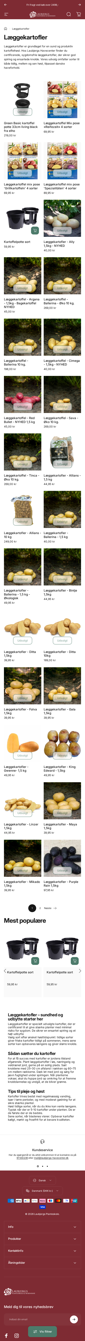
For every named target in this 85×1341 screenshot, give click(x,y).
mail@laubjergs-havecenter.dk (51, 1157)
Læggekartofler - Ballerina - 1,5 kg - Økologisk (17, 594)
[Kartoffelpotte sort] (22, 218)
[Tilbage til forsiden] (5, 28)
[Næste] (79, 4)
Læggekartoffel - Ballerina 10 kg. (16, 362)
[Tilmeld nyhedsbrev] (74, 1319)
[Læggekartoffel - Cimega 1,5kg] (62, 337)
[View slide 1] (37, 1166)
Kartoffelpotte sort (17, 242)
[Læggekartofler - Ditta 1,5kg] (22, 628)
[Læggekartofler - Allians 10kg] (22, 509)
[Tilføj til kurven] (35, 230)
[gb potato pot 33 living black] (22, 99)
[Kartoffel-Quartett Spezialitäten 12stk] (62, 160)
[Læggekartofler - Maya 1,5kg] (62, 800)
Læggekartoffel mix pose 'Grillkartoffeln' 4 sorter (22, 186)
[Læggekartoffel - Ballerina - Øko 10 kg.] (62, 275)
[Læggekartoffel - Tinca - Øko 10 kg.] (22, 451)
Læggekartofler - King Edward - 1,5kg (60, 768)
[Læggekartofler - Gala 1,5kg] (62, 685)
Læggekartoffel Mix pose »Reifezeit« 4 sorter (62, 125)
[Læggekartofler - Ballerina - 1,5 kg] (62, 509)
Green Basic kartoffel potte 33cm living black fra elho (21, 126)
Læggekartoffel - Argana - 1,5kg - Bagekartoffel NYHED (22, 303)
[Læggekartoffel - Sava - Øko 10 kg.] (62, 394)
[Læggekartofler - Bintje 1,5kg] (62, 566)
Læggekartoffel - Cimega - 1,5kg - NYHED (62, 362)
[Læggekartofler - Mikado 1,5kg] (22, 858)
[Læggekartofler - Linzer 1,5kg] (22, 800)
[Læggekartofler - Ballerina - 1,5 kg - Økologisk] (22, 566)
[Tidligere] (5, 4)
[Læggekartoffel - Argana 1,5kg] (22, 275)
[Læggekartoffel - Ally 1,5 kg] (62, 218)
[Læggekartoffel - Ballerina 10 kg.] (22, 337)
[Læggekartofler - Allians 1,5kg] (62, 451)
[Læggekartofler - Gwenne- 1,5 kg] (22, 743)
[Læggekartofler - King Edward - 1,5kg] (62, 743)
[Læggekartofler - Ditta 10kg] (62, 628)
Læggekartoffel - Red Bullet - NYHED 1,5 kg (19, 420)
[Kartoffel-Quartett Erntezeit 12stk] (62, 99)
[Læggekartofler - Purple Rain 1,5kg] (62, 858)
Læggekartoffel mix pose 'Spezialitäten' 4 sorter (62, 186)
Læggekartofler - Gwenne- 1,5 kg (16, 768)
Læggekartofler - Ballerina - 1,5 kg (56, 535)
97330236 (22, 1157)
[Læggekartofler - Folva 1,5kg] (22, 685)
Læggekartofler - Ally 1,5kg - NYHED (59, 243)
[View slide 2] (42, 1166)
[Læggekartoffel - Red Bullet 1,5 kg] (22, 394)
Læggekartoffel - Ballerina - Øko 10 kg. (59, 301)
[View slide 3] (47, 1166)
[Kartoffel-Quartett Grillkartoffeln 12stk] (22, 160)
